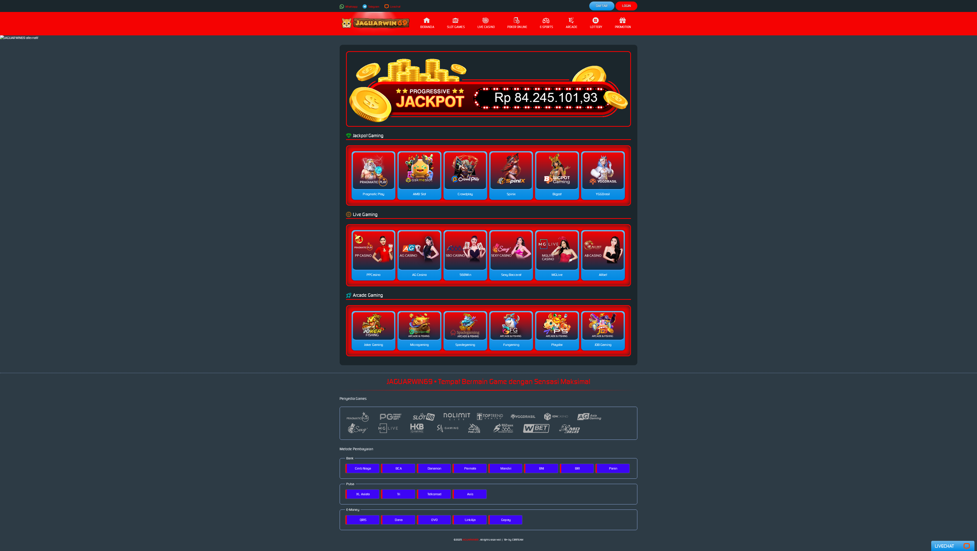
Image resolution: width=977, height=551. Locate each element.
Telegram (373, 6)
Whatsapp (351, 6)
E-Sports (546, 27)
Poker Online (517, 27)
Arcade (572, 27)
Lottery (596, 27)
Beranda (427, 27)
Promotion (623, 27)
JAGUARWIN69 (470, 539)
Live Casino (486, 27)
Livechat (395, 6)
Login (626, 6)
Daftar (602, 6)
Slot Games (456, 27)
